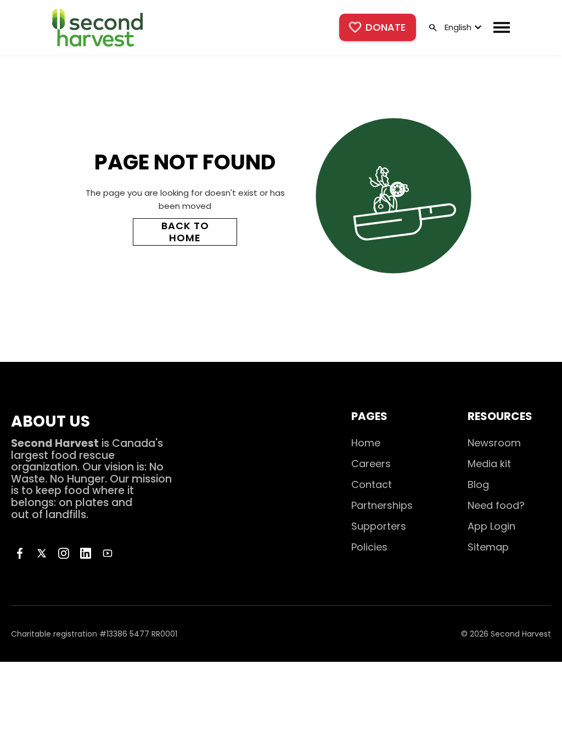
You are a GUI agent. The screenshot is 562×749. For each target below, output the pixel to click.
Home (365, 443)
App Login (491, 526)
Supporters (378, 526)
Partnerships (382, 505)
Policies (369, 547)
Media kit (489, 463)
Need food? (496, 505)
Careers (371, 463)
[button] (462, 27)
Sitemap (488, 547)
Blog (478, 484)
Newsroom (494, 443)
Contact (371, 484)
